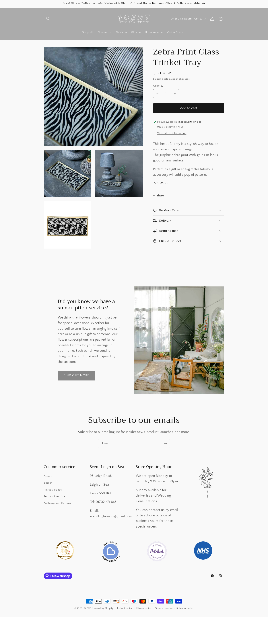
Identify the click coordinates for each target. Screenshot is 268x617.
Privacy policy (53, 489)
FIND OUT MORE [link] (76, 375)
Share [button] (160, 195)
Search (48, 482)
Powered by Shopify (102, 608)
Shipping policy (185, 608)
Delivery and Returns (57, 503)
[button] (48, 18)
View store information (172, 133)
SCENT (87, 608)
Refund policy (124, 608)
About (48, 476)
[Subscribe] (165, 443)
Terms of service (54, 496)
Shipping (158, 79)
